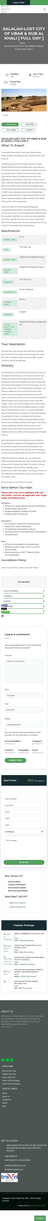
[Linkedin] (11, 1060)
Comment (8, 655)
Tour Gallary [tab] (11, 130)
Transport (37, 741)
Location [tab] (29, 130)
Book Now (24, 862)
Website (7, 719)
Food (35, 750)
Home (22, 43)
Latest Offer (18, 2)
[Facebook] (2, 1060)
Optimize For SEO (38, 1206)
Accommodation (13, 741)
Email (6, 704)
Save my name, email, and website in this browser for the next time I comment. (23, 733)
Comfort (9, 750)
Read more (6, 1027)
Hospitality (24, 750)
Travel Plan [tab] (29, 124)
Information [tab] (11, 124)
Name (7, 689)
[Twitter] (7, 1060)
